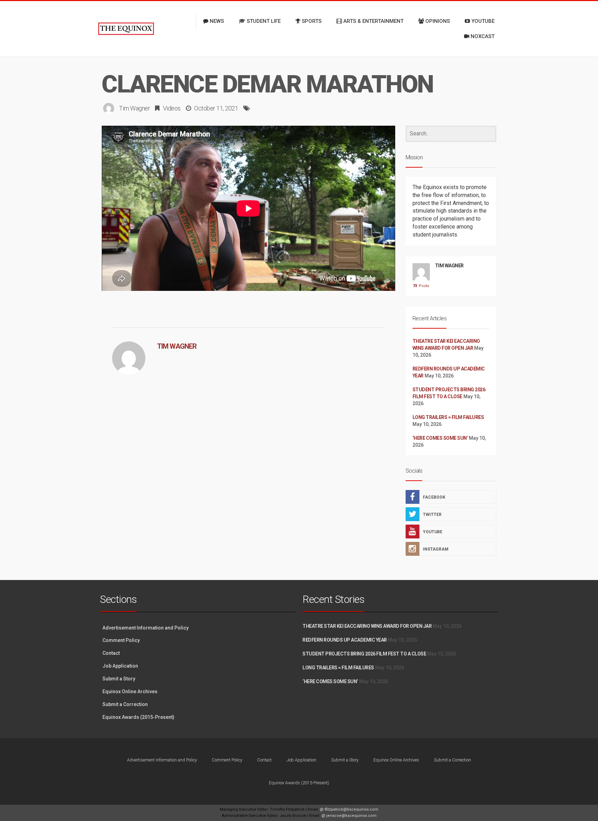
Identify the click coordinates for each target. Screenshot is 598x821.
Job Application (120, 666)
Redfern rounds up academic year (344, 640)
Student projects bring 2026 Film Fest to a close (364, 654)
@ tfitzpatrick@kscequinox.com (349, 809)
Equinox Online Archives (129, 691)
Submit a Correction (125, 704)
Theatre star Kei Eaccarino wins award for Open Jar (367, 626)
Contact (111, 653)
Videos (172, 108)
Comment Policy (121, 640)
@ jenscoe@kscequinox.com (349, 815)
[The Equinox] (126, 28)
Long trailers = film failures (448, 417)
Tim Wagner (134, 108)
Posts (421, 286)
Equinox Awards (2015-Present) (138, 717)
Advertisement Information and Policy (145, 628)
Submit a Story (118, 678)
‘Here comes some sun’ (440, 438)
